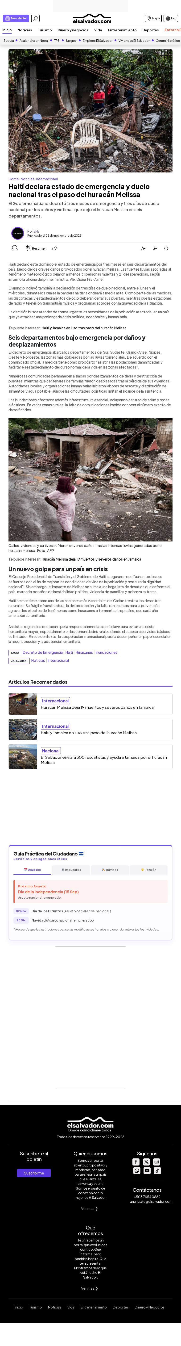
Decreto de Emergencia (43, 652)
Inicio (7, 30)
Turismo (45, 30)
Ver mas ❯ (89, 1208)
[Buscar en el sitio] (35, 18)
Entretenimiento (122, 30)
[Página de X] (146, 1164)
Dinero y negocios (73, 30)
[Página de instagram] (156, 1164)
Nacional (50, 750)
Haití (69, 652)
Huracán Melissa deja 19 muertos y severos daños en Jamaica (91, 559)
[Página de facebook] (136, 1164)
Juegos (71, 40)
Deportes (151, 30)
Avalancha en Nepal (34, 40)
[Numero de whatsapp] (136, 1173)
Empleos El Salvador (97, 40)
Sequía (9, 40)
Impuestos (73, 870)
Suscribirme (34, 1172)
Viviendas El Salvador (134, 40)
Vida (98, 30)
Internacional (47, 178)
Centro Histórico (168, 40)
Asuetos (34, 870)
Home (13, 178)
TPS (57, 40)
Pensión (150, 870)
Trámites (111, 870)
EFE (36, 231)
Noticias (25, 30)
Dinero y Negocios (150, 1307)
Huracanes (84, 652)
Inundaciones (106, 652)
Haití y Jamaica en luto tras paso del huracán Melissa (83, 328)
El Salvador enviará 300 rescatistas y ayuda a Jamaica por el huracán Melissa (104, 760)
